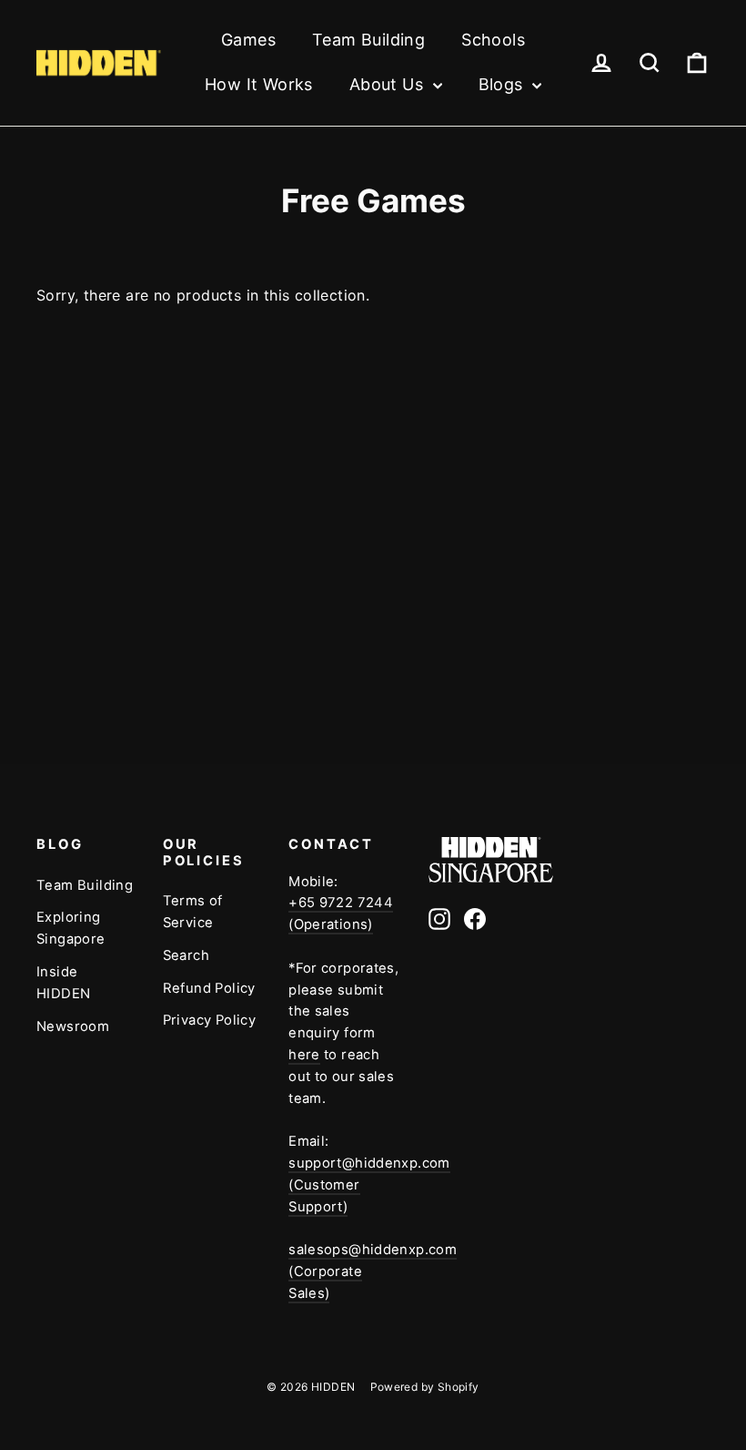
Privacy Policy (210, 1020)
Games (248, 39)
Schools (493, 39)
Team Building (368, 39)
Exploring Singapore (71, 928)
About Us (388, 84)
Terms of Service (193, 912)
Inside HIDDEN (63, 983)
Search (186, 955)
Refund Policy (209, 988)
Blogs (503, 84)
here (304, 1055)
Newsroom (72, 1026)
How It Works (259, 84)
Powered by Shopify (424, 1387)
